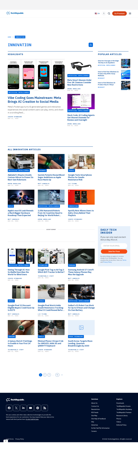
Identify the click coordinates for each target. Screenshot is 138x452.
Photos (118, 419)
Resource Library (122, 416)
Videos (118, 422)
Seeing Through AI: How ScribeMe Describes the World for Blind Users (19, 272)
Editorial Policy (121, 425)
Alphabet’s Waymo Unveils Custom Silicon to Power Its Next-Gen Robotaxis (20, 177)
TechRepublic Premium (123, 412)
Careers (94, 431)
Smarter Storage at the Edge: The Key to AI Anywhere (108, 62)
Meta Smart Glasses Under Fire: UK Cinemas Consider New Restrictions (79, 82)
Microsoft (101, 78)
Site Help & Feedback (98, 419)
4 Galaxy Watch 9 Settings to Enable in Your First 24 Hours (20, 343)
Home (9, 37)
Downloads (120, 403)
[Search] (109, 13)
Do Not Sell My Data (32, 419)
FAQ (92, 422)
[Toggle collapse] (5, 441)
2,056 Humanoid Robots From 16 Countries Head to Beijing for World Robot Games (50, 213)
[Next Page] (62, 375)
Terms (124, 260)
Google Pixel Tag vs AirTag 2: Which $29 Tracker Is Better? (51, 271)
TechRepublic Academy (124, 409)
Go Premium (119, 13)
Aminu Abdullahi (74, 88)
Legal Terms (10, 439)
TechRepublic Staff (46, 276)
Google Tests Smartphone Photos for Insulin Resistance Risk (80, 177)
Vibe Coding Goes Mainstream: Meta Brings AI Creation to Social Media (34, 99)
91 (57, 375)
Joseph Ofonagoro (15, 116)
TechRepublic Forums (123, 406)
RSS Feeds (94, 412)
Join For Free (114, 251)
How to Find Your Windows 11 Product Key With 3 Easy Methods (108, 74)
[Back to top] (133, 445)
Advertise (94, 425)
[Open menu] (130, 13)
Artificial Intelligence (106, 65)
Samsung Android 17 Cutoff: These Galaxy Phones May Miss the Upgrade (81, 272)
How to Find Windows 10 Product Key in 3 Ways (106, 84)
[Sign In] (104, 13)
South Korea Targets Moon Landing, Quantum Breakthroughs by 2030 (80, 343)
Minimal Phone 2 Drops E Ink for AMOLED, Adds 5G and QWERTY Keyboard (50, 343)
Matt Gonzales (43, 183)
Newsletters (95, 409)
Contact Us (95, 406)
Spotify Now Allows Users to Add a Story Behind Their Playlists (81, 213)
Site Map (94, 416)
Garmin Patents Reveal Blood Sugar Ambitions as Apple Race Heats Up (51, 177)
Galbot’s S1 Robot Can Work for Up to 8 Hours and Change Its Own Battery (81, 307)
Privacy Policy (107, 262)
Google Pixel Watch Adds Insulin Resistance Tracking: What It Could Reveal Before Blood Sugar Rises (51, 307)
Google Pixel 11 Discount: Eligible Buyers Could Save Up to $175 (21, 307)
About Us (94, 403)
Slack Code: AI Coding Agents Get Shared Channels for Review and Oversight (81, 117)
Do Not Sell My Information (100, 428)
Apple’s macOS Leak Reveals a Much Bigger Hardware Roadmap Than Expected (20, 213)
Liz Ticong (72, 183)
